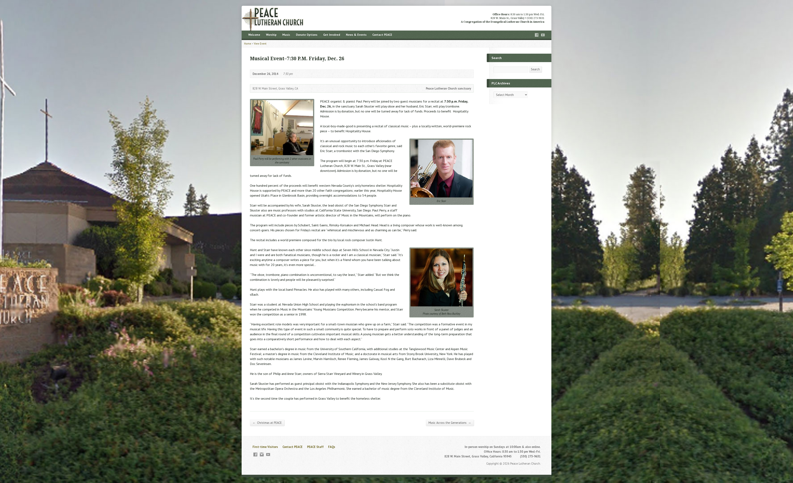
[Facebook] (537, 35)
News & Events (356, 35)
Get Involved (331, 35)
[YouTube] (543, 35)
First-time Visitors (265, 447)
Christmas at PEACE (267, 422)
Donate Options (306, 35)
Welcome (254, 35)
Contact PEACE (382, 35)
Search (535, 69)
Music (286, 35)
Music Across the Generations (450, 422)
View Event (260, 43)
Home (247, 43)
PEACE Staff (315, 447)
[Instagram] (262, 454)
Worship (271, 35)
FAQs (331, 447)
